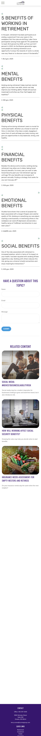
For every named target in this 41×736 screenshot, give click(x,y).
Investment (20, 732)
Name (3, 289)
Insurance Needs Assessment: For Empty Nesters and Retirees (18, 478)
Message (4, 312)
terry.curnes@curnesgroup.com (20, 722)
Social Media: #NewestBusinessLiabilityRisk (16, 383)
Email (3, 300)
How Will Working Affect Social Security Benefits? (17, 432)
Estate (20, 734)
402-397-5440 (22, 711)
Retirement (20, 730)
